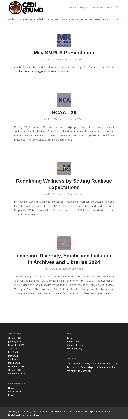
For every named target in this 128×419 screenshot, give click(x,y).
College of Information (97, 367)
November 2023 (16, 366)
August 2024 (14, 348)
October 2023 (15, 369)
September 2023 (16, 373)
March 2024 (14, 362)
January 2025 (14, 341)
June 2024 (13, 352)
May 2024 (13, 355)
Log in (70, 337)
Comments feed (75, 344)
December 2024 (16, 344)
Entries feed (73, 341)
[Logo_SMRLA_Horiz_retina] (64, 40)
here (69, 139)
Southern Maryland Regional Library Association (41, 71)
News (64, 59)
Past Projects (15, 391)
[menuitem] (73, 7)
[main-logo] (64, 100)
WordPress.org (74, 348)
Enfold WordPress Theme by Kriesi (23, 415)
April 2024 (13, 359)
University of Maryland (78, 370)
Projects (12, 395)
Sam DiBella (78, 59)
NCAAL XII (64, 112)
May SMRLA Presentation (64, 52)
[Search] (117, 7)
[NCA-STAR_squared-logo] (64, 168)
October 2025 (15, 337)
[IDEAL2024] (64, 243)
